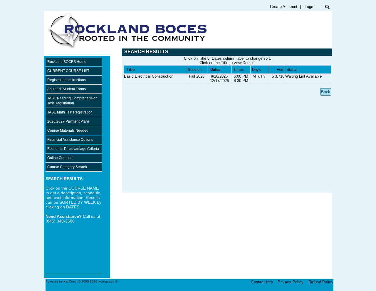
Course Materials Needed (67, 130)
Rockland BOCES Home (66, 62)
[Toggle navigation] (49, 52)
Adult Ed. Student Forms (66, 89)
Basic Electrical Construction (148, 76)
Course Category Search (67, 167)
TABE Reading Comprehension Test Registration (72, 100)
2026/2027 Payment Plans (68, 121)
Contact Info (262, 282)
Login (309, 6)
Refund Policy (320, 282)
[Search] (327, 6)
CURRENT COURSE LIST (68, 71)
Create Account (283, 6)
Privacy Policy (290, 282)
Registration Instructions (66, 80)
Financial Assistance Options (70, 140)
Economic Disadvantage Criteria (73, 149)
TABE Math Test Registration (70, 112)
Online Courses (59, 158)
